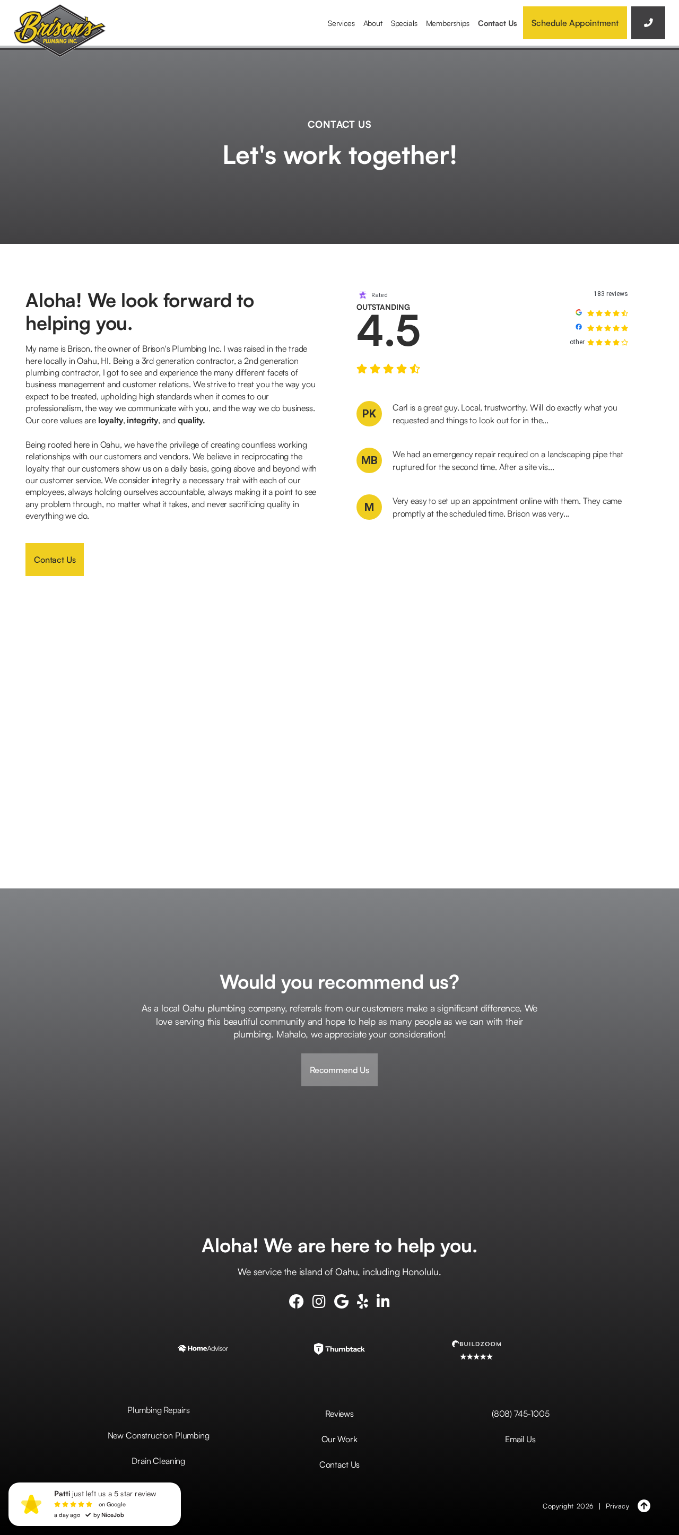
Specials (404, 23)
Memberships (447, 23)
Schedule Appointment (575, 23)
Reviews (339, 1413)
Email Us (520, 1439)
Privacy (618, 1506)
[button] (341, 23)
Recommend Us (339, 1070)
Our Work (339, 1439)
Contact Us (497, 23)
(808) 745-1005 (521, 1413)
